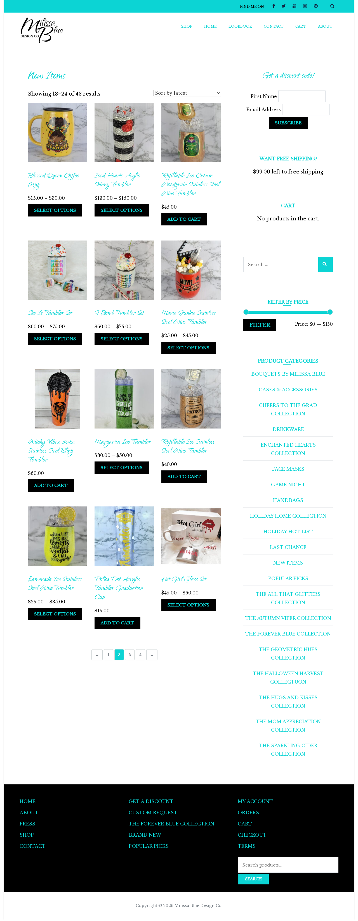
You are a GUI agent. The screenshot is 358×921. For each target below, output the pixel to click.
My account (255, 801)
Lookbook (240, 26)
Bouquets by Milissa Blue (288, 374)
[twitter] (284, 6)
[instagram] (305, 6)
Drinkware (288, 429)
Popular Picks (288, 578)
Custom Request (153, 812)
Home (210, 26)
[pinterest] (316, 6)
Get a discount (151, 801)
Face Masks (288, 469)
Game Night (288, 484)
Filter (259, 325)
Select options (55, 210)
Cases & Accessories (288, 389)
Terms (247, 846)
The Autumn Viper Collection (288, 618)
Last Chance (288, 547)
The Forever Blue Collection (288, 634)
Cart (300, 26)
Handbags (288, 500)
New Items (288, 563)
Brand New (145, 835)
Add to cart (184, 219)
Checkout (252, 835)
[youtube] (294, 6)
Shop (186, 26)
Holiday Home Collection (288, 516)
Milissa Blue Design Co (198, 905)
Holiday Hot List (288, 531)
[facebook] (273, 6)
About (325, 26)
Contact (274, 26)
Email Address (264, 109)
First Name (264, 96)
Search (253, 879)
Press (27, 824)
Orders (248, 812)
